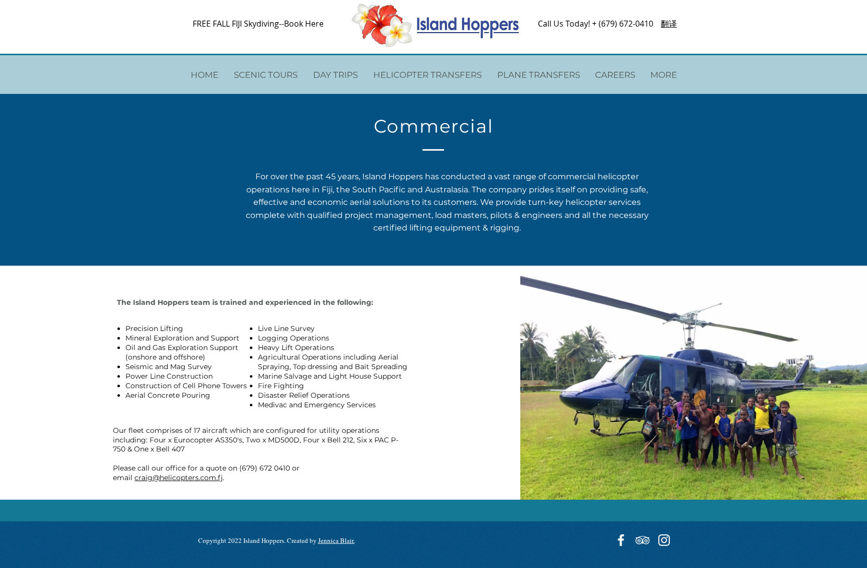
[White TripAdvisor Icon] (642, 540)
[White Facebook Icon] (621, 540)
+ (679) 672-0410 (622, 23)
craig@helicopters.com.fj (178, 477)
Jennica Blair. (336, 540)
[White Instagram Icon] (664, 540)
